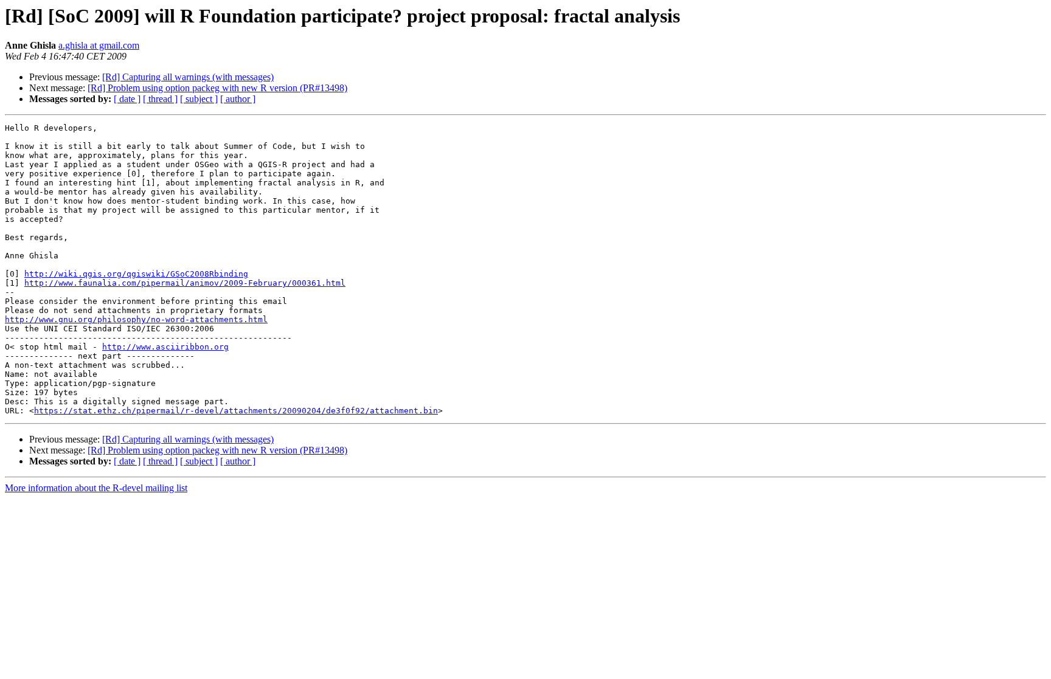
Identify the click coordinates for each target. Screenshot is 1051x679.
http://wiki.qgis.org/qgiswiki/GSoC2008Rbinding (136, 273)
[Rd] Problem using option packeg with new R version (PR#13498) (217, 88)
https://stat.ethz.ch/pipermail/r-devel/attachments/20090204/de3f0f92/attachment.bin (236, 410)
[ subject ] (199, 99)
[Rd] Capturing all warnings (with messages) (188, 77)
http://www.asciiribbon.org (165, 346)
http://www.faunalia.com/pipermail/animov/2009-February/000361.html (184, 283)
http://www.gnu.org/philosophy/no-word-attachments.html (136, 319)
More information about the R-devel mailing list (96, 488)
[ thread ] (160, 99)
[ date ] (127, 99)
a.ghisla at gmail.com (98, 45)
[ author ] (237, 99)
